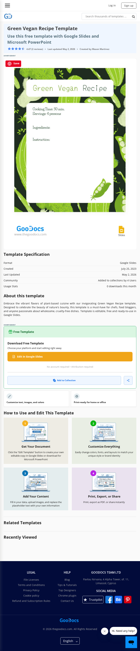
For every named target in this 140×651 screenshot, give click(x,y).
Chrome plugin (67, 595)
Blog (67, 579)
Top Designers (67, 590)
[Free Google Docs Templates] (8, 16)
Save (16, 63)
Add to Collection (66, 380)
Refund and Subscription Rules (31, 601)
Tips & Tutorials (67, 585)
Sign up (128, 5)
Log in (112, 5)
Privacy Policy (31, 590)
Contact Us (67, 601)
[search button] (133, 16)
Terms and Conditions (31, 585)
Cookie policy (31, 595)
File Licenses (31, 579)
